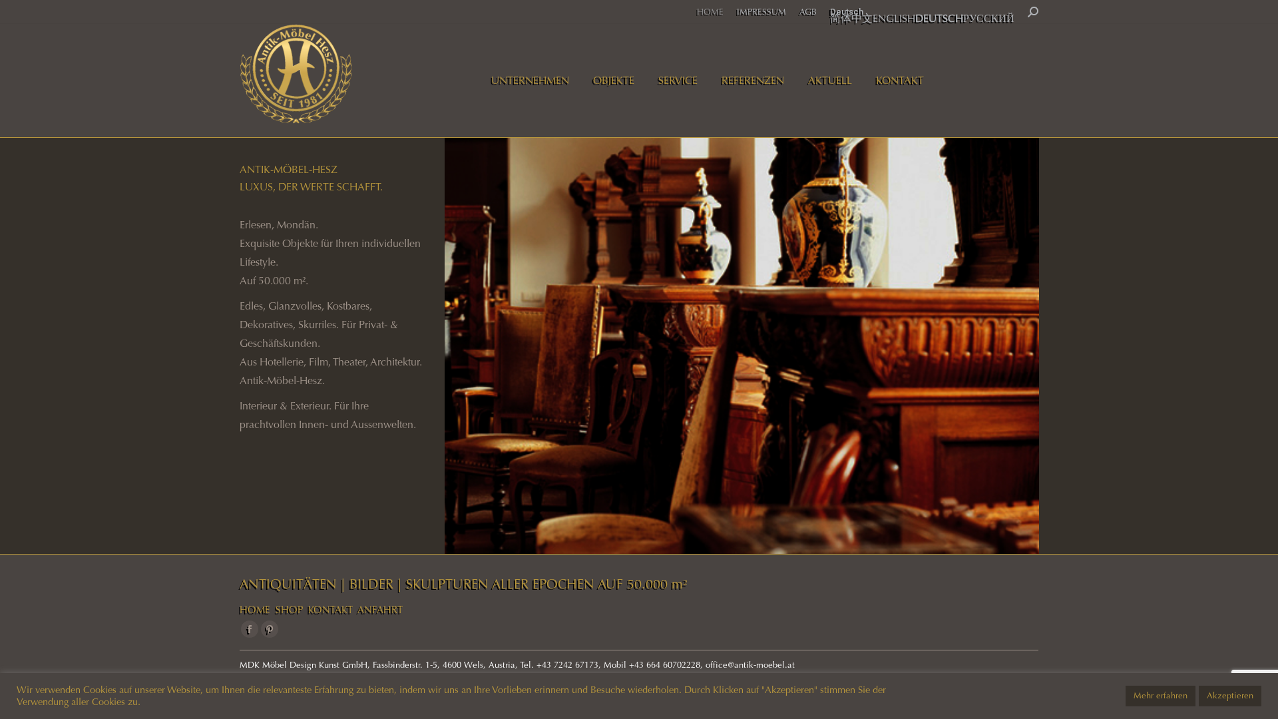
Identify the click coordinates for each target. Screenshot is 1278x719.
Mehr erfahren (1160, 695)
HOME (255, 610)
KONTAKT (330, 610)
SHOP (289, 610)
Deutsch (846, 12)
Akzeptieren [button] (1230, 695)
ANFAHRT (380, 610)
